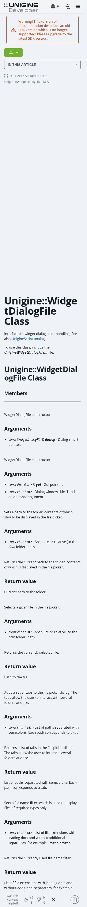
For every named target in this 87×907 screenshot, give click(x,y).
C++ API (16, 76)
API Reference (35, 76)
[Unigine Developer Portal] (21, 7)
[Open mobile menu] (78, 6)
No (44, 899)
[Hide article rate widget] (53, 899)
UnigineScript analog (28, 338)
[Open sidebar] (13, 52)
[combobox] (55, 6)
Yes (31, 899)
